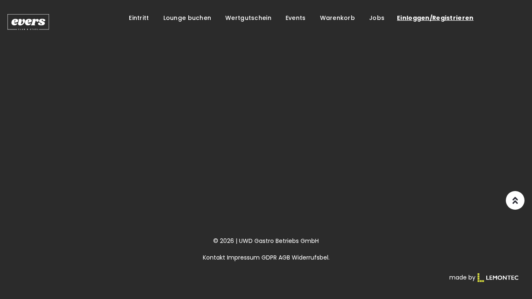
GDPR (269, 257)
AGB (284, 257)
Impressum (243, 257)
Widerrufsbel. (311, 257)
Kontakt (214, 257)
